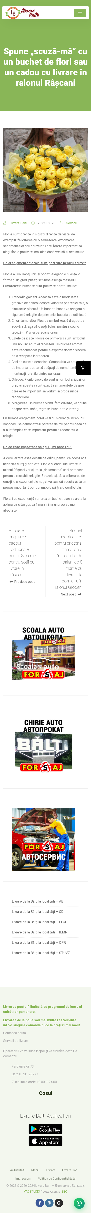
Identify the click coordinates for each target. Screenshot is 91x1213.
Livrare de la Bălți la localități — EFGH (39, 922)
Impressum (23, 1178)
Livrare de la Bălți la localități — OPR (39, 943)
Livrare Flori (69, 1170)
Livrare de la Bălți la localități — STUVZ (41, 953)
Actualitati (17, 1170)
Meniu (35, 1170)
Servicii (71, 223)
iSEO (64, 1191)
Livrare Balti (18, 223)
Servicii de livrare (15, 1041)
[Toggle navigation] (80, 13)
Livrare (50, 1170)
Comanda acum (14, 1033)
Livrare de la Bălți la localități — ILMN (39, 932)
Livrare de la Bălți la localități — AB (37, 901)
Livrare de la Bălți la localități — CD (37, 912)
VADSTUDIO (32, 1191)
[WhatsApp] (79, 1203)
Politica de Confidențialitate (57, 1178)
